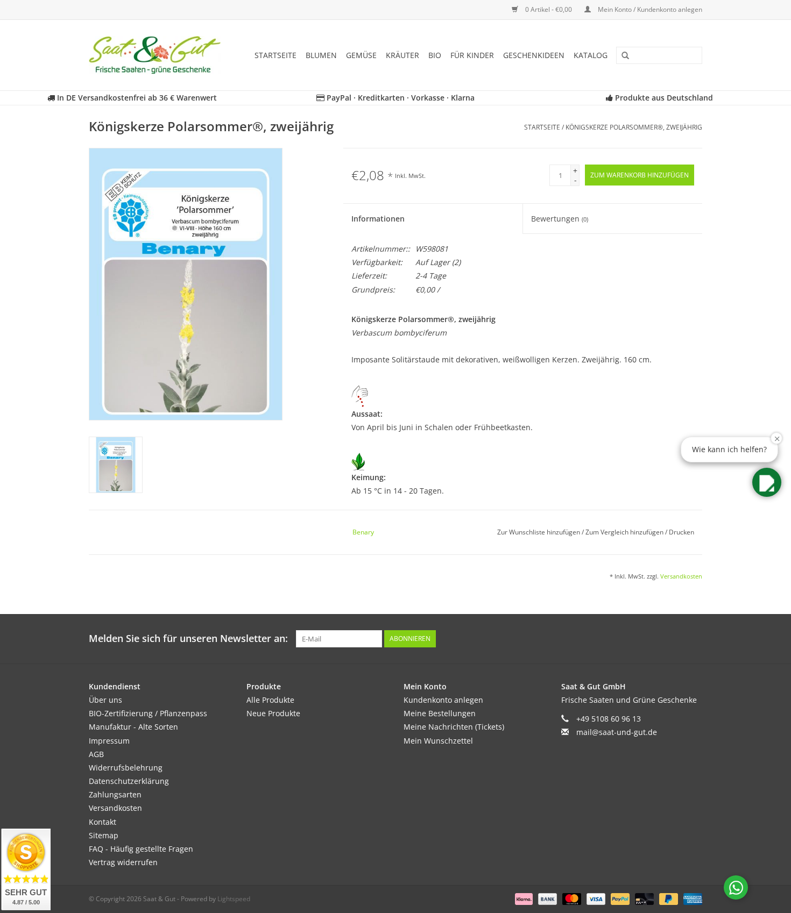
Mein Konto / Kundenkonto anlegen (649, 9)
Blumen (321, 55)
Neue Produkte (273, 713)
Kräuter (402, 55)
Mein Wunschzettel (438, 741)
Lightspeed (233, 898)
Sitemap (103, 835)
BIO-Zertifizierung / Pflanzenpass (148, 713)
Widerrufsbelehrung (126, 767)
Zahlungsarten (115, 794)
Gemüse (361, 55)
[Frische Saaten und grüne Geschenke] (158, 55)
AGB (96, 754)
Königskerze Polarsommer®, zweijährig (634, 127)
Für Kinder (472, 55)
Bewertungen (559, 218)
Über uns (105, 700)
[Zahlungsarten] (522, 898)
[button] (766, 482)
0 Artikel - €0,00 (549, 9)
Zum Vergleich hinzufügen (625, 532)
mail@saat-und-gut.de (616, 732)
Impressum (109, 741)
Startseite (275, 55)
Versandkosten (681, 576)
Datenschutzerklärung (129, 781)
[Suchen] (621, 56)
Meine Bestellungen (440, 713)
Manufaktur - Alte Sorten (133, 727)
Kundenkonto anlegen (443, 700)
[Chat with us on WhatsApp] (736, 887)
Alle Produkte (270, 700)
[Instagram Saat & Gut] (693, 638)
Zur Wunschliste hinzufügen (539, 532)
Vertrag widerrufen (123, 862)
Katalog (591, 55)
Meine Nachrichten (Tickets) (454, 727)
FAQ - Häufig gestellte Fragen (141, 849)
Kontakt (102, 822)
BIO (434, 55)
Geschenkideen (533, 55)
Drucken (681, 532)
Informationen (378, 218)
